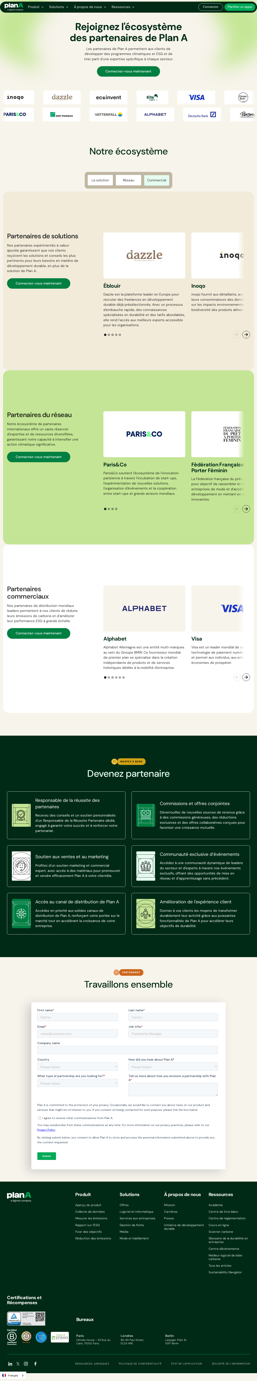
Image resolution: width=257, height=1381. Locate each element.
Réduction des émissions (93, 1238)
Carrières (170, 1211)
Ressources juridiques (92, 1363)
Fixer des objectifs (88, 1232)
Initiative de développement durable (184, 1227)
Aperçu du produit (88, 1205)
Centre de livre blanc (223, 1211)
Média (124, 1232)
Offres (124, 1205)
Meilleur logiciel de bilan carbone (225, 1257)
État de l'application (186, 1363)
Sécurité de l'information (231, 1363)
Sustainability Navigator (225, 1272)
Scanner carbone (221, 1232)
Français (13, 1375)
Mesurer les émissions (91, 1218)
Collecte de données (90, 1211)
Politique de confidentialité (140, 1363)
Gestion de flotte (132, 1225)
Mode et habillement (134, 1238)
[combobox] (13, 1375)
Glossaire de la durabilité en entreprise (228, 1240)
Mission (169, 1205)
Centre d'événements (224, 1249)
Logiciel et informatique (136, 1211)
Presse (169, 1218)
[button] (35, 7)
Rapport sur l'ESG (87, 1225)
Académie (216, 1205)
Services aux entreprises (137, 1218)
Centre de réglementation (227, 1218)
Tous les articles (220, 1265)
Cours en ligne (219, 1225)
